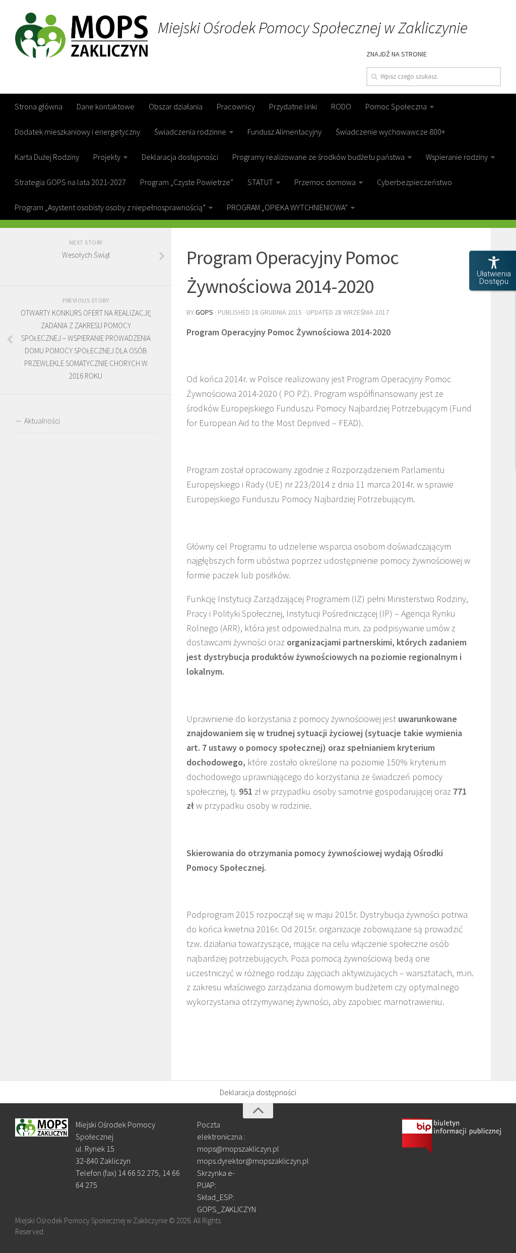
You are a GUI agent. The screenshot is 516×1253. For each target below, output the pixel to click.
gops (204, 312)
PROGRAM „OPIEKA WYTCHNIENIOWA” (287, 207)
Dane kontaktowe (106, 106)
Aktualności (42, 421)
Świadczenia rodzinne (190, 132)
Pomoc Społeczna (396, 106)
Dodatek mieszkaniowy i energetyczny (77, 132)
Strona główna (38, 106)
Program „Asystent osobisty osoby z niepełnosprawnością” (110, 207)
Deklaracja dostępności (180, 157)
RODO (341, 106)
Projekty (106, 157)
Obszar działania (176, 106)
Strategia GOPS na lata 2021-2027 (70, 182)
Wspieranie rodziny (457, 157)
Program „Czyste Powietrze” (186, 182)
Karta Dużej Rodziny (47, 157)
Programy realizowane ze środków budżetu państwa (318, 157)
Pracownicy (236, 106)
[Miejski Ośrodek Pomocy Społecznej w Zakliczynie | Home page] (81, 35)
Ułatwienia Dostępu (494, 277)
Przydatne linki (293, 106)
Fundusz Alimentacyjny (284, 132)
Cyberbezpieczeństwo (414, 182)
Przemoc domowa (325, 182)
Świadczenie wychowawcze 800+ (390, 132)
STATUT (260, 182)
